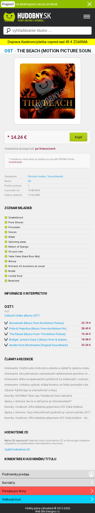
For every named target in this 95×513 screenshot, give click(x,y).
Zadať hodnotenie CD (17, 449)
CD (29, 181)
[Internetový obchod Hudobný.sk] (26, 23)
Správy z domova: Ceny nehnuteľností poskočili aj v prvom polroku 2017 (47, 412)
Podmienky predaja (15, 474)
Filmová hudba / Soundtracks (45, 176)
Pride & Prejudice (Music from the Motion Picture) (40, 328)
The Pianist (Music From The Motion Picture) (37, 334)
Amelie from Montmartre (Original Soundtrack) (38, 345)
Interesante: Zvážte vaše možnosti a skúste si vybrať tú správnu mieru (46, 368)
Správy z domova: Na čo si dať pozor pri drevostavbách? (37, 401)
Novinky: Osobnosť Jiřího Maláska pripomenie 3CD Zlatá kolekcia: (43, 406)
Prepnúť (8, 4)
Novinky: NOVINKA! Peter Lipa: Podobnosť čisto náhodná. (38, 395)
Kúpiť (78, 137)
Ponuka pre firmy (14, 491)
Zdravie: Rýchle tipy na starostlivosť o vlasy (30, 390)
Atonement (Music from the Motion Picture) (36, 323)
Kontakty (8, 482)
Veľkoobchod (11, 499)
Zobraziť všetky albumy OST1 (22, 315)
